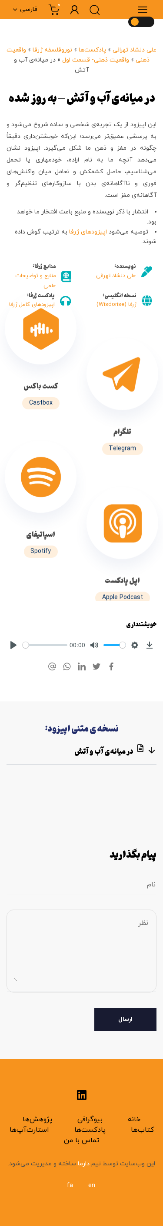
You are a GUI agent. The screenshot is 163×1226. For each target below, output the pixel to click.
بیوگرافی (90, 1119)
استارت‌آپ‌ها (29, 1130)
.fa (70, 1185)
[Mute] (94, 645)
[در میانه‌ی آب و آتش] (41, 357)
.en (92, 1185)
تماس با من (81, 1140)
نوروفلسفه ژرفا (52, 50)
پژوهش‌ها (37, 1119)
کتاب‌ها (142, 1130)
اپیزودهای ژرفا (89, 232)
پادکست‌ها (92, 50)
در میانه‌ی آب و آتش (104, 751)
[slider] (45, 645)
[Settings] (135, 645)
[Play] (13, 645)
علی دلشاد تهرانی (134, 50)
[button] (144, 10)
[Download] (149, 645)
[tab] (81, 750)
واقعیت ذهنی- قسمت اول (95, 60)
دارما (83, 1164)
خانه (134, 1119)
